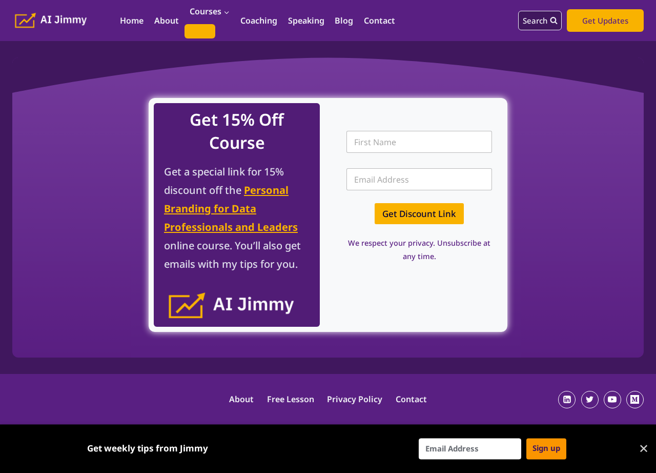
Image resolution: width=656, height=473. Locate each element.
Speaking (306, 20)
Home (132, 20)
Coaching (258, 20)
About (166, 20)
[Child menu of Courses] (199, 31)
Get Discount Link (419, 214)
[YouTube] (612, 399)
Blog (344, 20)
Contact (379, 20)
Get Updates (605, 20)
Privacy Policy (354, 399)
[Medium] (635, 399)
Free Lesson (290, 399)
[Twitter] (590, 399)
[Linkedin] (567, 399)
